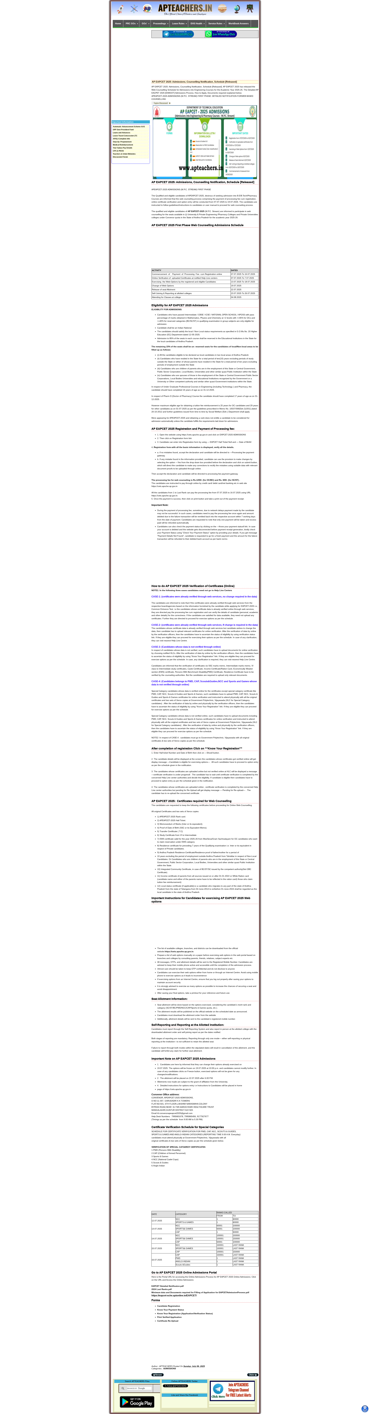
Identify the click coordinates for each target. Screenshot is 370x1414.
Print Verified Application (169, 1317)
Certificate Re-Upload (167, 1321)
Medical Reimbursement (123, 145)
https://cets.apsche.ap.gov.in (179, 951)
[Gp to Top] (365, 1409)
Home (118, 23)
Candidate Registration (168, 1306)
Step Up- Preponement (122, 142)
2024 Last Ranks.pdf (161, 1289)
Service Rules (215, 23)
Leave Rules (178, 23)
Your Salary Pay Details (122, 148)
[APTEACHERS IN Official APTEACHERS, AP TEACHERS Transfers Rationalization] (185, 10)
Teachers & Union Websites (124, 154)
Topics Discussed (161, 103)
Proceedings (159, 23)
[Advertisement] (204, 58)
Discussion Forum (120, 157)
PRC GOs (131, 23)
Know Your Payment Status (170, 1310)
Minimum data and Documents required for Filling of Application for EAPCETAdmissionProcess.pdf (200, 1292)
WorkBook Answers (239, 23)
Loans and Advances (121, 133)
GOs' (144, 23)
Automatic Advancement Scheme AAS (129, 127)
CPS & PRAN (118, 151)
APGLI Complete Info (121, 139)
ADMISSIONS (169, 1368)
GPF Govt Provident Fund (123, 130)
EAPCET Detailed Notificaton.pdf (167, 1286)
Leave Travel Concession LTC (125, 136)
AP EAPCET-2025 (196, 211)
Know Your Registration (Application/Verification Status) (185, 1313)
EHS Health (196, 23)
